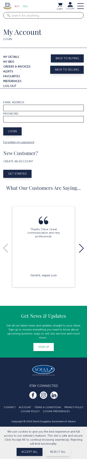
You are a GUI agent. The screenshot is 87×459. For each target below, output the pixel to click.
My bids (8, 61)
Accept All (29, 451)
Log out (9, 86)
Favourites (11, 76)
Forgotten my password (18, 142)
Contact (10, 407)
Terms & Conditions (47, 407)
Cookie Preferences (56, 411)
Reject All (58, 451)
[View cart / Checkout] (60, 4)
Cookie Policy (30, 411)
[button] (81, 248)
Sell (25, 6)
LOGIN (70, 8)
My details (11, 56)
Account (25, 407)
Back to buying (67, 58)
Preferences (12, 81)
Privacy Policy (73, 407)
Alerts (8, 71)
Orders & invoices (17, 66)
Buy (17, 6)
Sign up (43, 346)
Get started (17, 173)
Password (10, 113)
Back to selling (67, 69)
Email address (13, 102)
